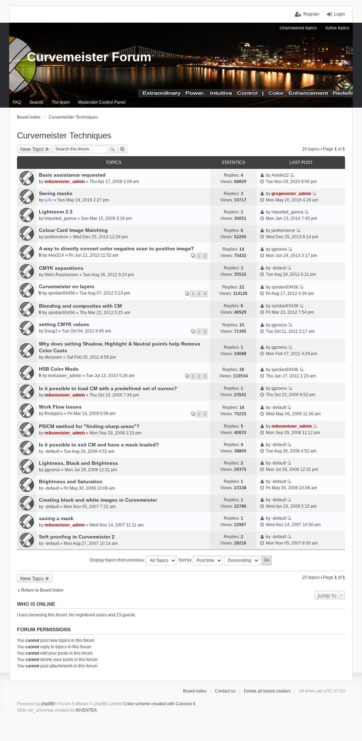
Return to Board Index (42, 590)
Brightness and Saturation (71, 481)
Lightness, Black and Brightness (78, 463)
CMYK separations (61, 268)
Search (112, 149)
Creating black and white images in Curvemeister (98, 500)
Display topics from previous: (118, 560)
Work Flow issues (60, 407)
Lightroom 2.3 (55, 212)
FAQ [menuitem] (17, 102)
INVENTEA (86, 710)
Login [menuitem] (339, 14)
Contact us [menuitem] (225, 691)
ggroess (279, 249)
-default (279, 268)
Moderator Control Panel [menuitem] (101, 102)
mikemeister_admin (65, 181)
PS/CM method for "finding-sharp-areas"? (89, 426)
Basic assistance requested (72, 175)
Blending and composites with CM (80, 306)
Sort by (185, 560)
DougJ (51, 331)
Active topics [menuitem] (337, 27)
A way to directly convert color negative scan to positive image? (116, 248)
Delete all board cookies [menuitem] (267, 691)
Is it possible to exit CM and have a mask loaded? (99, 445)
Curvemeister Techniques (64, 135)
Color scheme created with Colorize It (159, 703)
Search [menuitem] (36, 102)
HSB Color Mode (58, 369)
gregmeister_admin (291, 193)
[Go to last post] (292, 175)
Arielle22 (280, 175)
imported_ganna (60, 218)
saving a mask (56, 518)
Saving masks (55, 193)
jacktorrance (56, 236)
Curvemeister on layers (66, 286)
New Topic (32, 149)
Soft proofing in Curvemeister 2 (77, 537)
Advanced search (122, 149)
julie (49, 200)
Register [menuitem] (311, 14)
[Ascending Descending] (242, 560)
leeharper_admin (64, 375)
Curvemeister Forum (89, 57)
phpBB (47, 703)
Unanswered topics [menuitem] (298, 27)
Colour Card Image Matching (73, 230)
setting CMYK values (64, 324)
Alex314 (56, 255)
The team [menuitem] (61, 102)
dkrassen (53, 357)
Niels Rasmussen (61, 274)
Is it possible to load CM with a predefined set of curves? (108, 388)
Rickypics (54, 413)
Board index (194, 691)
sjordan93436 (61, 293)
